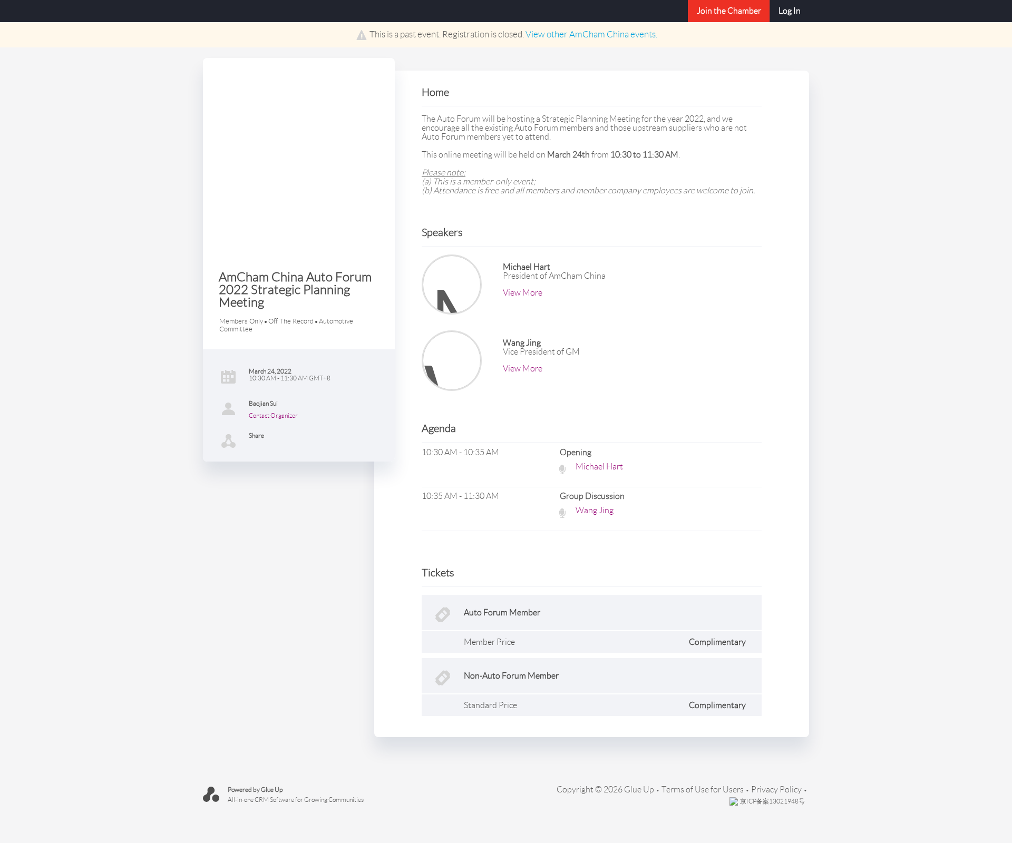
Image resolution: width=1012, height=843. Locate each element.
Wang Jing (595, 510)
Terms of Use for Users (702, 789)
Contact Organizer (273, 415)
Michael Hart (599, 466)
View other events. (591, 34)
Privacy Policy (776, 789)
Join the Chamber (729, 10)
